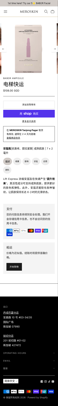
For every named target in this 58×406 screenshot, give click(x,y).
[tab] (7, 161)
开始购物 (14, 266)
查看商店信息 (13, 137)
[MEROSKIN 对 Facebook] (42, 381)
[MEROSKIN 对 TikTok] (49, 381)
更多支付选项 (29, 121)
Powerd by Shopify (38, 397)
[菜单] (5, 11)
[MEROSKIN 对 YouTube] (53, 381)
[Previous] (3, 49)
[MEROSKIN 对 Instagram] (45, 381)
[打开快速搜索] (46, 11)
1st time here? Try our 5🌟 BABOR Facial (29, 3)
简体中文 (10, 381)
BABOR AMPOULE (13, 78)
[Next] (55, 49)
